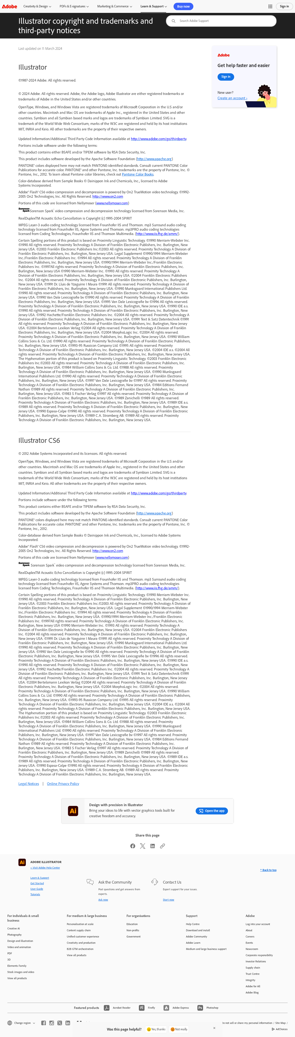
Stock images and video (20, 972)
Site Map (280, 1023)
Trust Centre (253, 973)
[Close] (214, 1028)
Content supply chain (79, 930)
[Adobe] (9, 6)
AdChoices (282, 1029)
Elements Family (17, 965)
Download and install (198, 930)
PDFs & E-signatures (72, 6)
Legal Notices (28, 783)
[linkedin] (67, 1023)
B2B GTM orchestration (80, 949)
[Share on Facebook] (133, 847)
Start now (168, 899)
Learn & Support (152, 6)
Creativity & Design (36, 6)
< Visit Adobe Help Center (45, 867)
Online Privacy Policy (63, 783)
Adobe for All (253, 986)
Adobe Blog (252, 992)
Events (249, 942)
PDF (9, 953)
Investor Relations (256, 961)
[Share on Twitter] (142, 847)
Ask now (103, 899)
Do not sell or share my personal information (246, 1023)
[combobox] (221, 21)
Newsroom (252, 949)
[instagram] (51, 1023)
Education (132, 924)
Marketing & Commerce (113, 6)
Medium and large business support (206, 949)
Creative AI (13, 928)
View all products (17, 978)
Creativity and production (81, 942)
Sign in (284, 6)
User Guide (36, 888)
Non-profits (133, 930)
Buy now (183, 6)
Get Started (37, 883)
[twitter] (59, 1023)
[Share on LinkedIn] (152, 847)
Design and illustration (20, 941)
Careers (250, 936)
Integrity (250, 980)
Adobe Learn (193, 942)
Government (134, 936)
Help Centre (193, 924)
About (249, 930)
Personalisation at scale (80, 924)
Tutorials (35, 894)
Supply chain (253, 967)
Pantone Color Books (137, 174)
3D (9, 959)
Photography (14, 934)
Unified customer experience (83, 936)
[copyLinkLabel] (162, 847)
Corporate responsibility (259, 955)
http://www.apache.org (154, 159)
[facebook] (43, 1023)
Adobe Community (196, 936)
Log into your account (258, 924)
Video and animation (19, 947)
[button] (270, 6)
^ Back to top (268, 870)
